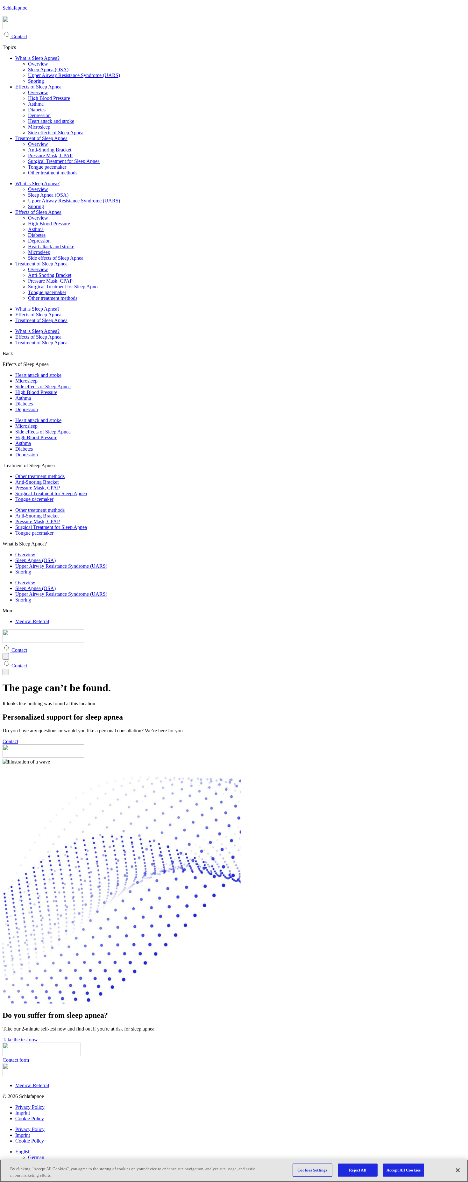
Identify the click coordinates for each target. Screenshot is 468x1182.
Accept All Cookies (403, 1170)
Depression (39, 115)
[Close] (458, 1170)
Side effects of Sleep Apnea (55, 132)
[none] (240, 1154)
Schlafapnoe (15, 8)
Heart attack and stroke (51, 121)
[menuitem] (23, 1151)
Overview (38, 64)
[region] (234, 1170)
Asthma (36, 104)
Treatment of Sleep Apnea (41, 138)
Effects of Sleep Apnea (38, 86)
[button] (8, 353)
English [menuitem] (23, 1151)
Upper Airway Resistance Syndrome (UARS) (74, 75)
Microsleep (39, 127)
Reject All (357, 1170)
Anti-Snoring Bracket (49, 149)
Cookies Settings (312, 1170)
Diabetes (37, 109)
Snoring (36, 81)
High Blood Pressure (49, 98)
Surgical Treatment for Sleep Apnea (64, 161)
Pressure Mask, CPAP (50, 155)
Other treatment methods (52, 172)
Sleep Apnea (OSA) (48, 69)
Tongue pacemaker (47, 167)
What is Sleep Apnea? (37, 58)
